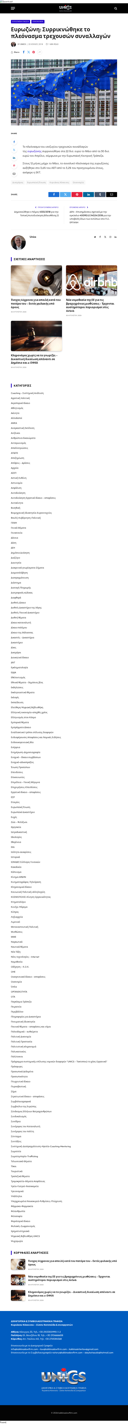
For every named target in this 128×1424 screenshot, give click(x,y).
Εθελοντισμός (18, 677)
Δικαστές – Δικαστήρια (22, 637)
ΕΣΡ (13, 797)
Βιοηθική (15, 507)
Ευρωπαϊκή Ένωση (20, 22)
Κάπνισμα (16, 872)
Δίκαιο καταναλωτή (21, 622)
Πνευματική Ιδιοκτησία (23, 1021)
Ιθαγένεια (16, 842)
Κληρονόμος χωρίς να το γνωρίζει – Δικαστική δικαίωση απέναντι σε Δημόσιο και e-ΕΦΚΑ (34, 359)
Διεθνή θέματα (18, 617)
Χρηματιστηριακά (20, 1231)
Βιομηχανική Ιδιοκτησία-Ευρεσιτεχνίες (31, 512)
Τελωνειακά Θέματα (21, 1161)
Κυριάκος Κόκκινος (59, 182)
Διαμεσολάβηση (19, 572)
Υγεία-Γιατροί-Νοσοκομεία (25, 1186)
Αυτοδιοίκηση (18, 493)
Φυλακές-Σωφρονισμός (23, 1226)
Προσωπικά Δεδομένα (22, 1071)
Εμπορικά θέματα (20, 722)
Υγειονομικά (17, 1191)
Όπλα (14, 986)
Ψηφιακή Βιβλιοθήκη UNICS (25, 1236)
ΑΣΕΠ (13, 473)
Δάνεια (14, 537)
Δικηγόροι (16, 652)
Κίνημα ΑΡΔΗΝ (18, 877)
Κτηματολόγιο (18, 902)
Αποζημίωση (17, 458)
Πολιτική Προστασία (21, 1041)
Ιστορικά (15, 857)
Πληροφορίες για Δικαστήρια (26, 1016)
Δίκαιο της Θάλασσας (22, 632)
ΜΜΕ (13, 936)
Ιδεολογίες (16, 837)
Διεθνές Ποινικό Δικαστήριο (25, 612)
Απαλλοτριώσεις (19, 448)
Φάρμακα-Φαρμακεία (22, 1206)
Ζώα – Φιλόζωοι (19, 822)
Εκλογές (15, 697)
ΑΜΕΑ (14, 423)
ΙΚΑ (13, 847)
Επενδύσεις (17, 772)
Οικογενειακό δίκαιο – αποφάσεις (28, 976)
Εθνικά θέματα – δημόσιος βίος (27, 682)
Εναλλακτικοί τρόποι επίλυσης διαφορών (32, 732)
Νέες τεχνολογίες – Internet (25, 956)
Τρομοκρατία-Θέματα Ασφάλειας (28, 1181)
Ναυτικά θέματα (19, 946)
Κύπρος (15, 912)
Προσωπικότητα (19, 1076)
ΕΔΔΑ (13, 672)
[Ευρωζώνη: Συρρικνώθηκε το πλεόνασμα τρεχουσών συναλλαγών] (64, 124)
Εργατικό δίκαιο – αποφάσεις (26, 792)
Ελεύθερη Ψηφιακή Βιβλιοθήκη (27, 707)
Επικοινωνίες (18, 777)
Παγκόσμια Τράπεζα (21, 1001)
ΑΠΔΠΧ (14, 453)
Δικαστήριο (17, 642)
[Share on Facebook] (23, 52)
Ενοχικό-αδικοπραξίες (22, 762)
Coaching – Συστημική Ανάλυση (27, 393)
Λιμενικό (15, 921)
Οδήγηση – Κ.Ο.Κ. (20, 966)
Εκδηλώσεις (17, 687)
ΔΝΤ (13, 662)
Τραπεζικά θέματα (20, 1176)
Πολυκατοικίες (18, 1051)
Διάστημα (16, 582)
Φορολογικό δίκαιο (20, 1221)
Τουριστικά (16, 1171)
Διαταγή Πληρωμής (21, 587)
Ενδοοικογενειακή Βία (22, 742)
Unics (23, 44)
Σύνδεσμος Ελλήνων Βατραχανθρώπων (31, 1111)
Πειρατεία (16, 1006)
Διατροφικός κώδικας (22, 592)
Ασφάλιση (16, 488)
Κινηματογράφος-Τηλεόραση (26, 882)
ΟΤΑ (13, 996)
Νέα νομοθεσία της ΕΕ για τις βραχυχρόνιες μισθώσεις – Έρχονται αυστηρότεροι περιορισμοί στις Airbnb (90, 305)
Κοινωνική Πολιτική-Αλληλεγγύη (28, 892)
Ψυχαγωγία (17, 1241)
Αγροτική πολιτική (20, 398)
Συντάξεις (16, 1141)
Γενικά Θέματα (18, 527)
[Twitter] (14, 150)
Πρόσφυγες (17, 1066)
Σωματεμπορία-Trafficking (24, 1156)
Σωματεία (16, 1151)
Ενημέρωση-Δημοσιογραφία (25, 752)
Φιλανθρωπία (18, 1211)
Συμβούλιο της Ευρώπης (23, 1106)
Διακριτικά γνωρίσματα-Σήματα (27, 567)
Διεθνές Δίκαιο (18, 602)
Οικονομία (38, 22)
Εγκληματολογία (19, 667)
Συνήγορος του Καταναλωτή (25, 1126)
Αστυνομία (16, 483)
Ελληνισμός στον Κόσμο (23, 717)
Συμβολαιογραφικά (21, 1101)
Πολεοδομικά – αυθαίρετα (24, 1031)
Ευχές (14, 817)
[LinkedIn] (14, 158)
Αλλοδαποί (16, 418)
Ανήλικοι (15, 433)
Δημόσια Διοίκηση (20, 552)
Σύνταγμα (16, 1136)
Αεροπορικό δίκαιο (20, 403)
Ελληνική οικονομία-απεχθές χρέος (29, 712)
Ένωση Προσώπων (20, 767)
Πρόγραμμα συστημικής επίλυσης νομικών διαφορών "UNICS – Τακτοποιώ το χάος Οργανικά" (59, 1061)
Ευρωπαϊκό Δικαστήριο (23, 812)
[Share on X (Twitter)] (28, 52)
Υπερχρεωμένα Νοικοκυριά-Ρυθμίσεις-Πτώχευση (36, 1201)
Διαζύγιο (15, 557)
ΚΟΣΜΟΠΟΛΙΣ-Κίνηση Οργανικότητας (31, 897)
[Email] (14, 174)
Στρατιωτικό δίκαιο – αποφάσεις (27, 1096)
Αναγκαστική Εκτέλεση (22, 428)
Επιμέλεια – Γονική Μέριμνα (25, 782)
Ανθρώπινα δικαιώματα (23, 438)
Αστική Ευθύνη (19, 478)
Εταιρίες (15, 802)
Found (3, 1422)
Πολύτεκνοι (17, 1056)
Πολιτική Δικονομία (21, 1036)
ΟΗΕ (13, 971)
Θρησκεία (16, 827)
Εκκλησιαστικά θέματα (22, 692)
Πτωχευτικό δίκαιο (20, 1081)
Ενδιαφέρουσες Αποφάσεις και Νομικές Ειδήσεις (36, 737)
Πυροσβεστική (18, 1086)
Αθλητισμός (17, 408)
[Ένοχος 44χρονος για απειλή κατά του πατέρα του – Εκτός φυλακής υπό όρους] (36, 280)
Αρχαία (14, 468)
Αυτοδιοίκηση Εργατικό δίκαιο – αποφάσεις (33, 497)
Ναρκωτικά (16, 941)
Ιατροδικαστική (19, 832)
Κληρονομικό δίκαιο (21, 887)
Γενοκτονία (16, 532)
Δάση (13, 542)
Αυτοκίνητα (17, 502)
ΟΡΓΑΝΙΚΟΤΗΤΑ (19, 991)
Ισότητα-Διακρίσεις (21, 852)
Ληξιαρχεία (17, 917)
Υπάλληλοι (16, 1196)
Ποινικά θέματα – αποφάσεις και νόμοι (31, 1026)
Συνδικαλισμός (19, 1116)
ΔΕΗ (13, 547)
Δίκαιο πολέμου (19, 627)
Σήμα (13, 1091)
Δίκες (13, 647)
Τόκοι (13, 1166)
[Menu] (13, 8)
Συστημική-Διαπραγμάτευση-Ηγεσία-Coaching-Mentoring (41, 1146)
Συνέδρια (16, 1121)
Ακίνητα (15, 413)
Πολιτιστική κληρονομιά (23, 1046)
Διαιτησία (16, 562)
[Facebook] (14, 142)
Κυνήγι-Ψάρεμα (19, 907)
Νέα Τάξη (16, 951)
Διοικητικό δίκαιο (20, 657)
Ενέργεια (15, 747)
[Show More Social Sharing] (39, 52)
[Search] (115, 8)
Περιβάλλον (17, 1011)
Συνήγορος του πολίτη (22, 1131)
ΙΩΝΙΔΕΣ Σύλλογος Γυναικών (25, 862)
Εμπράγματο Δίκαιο (21, 727)
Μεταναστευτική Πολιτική (24, 926)
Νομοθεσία (16, 961)
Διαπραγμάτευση (20, 577)
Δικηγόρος (17, 182)
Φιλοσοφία (16, 1216)
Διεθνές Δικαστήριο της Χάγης (26, 607)
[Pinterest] (14, 166)
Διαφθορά (16, 597)
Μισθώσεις (16, 931)
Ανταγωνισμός (18, 443)
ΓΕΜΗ (14, 522)
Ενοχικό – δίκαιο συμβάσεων (26, 757)
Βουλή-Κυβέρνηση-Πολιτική (26, 517)
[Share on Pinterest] (33, 52)
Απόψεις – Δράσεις (20, 463)
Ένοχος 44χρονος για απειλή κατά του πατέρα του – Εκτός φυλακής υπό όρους (36, 303)
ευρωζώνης (34, 151)
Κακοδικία (16, 867)
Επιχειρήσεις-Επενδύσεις (24, 787)
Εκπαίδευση (17, 702)
